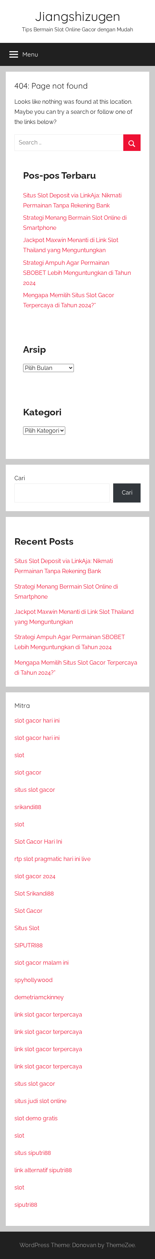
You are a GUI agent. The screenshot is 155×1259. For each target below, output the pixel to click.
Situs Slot (26, 928)
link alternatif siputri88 (43, 1170)
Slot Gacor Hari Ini (38, 841)
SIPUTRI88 (28, 945)
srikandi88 (27, 807)
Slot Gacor (28, 910)
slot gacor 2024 (35, 876)
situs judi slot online (40, 1101)
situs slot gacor (34, 789)
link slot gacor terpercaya (48, 1014)
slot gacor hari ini (36, 720)
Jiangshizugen (77, 16)
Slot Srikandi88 (34, 893)
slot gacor (27, 772)
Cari (19, 478)
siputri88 (25, 1204)
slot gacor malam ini (41, 962)
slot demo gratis (36, 1118)
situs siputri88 (32, 1152)
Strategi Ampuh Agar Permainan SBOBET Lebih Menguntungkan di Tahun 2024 (77, 272)
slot (19, 755)
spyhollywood (33, 980)
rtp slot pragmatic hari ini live (52, 859)
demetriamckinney (39, 997)
